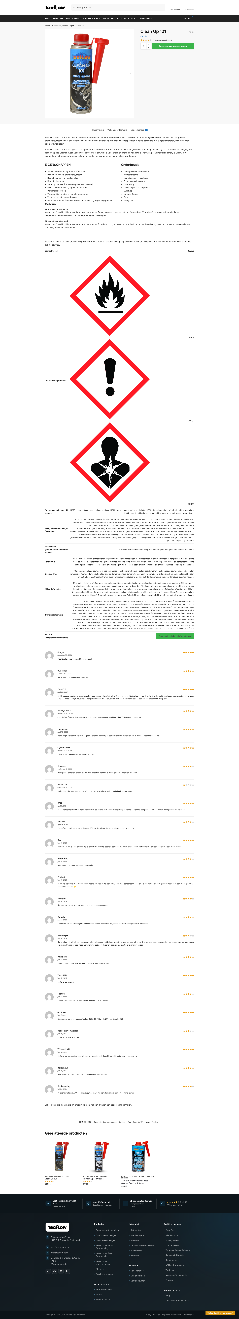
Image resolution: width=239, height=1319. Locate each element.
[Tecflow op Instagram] (61, 1271)
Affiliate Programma (174, 1265)
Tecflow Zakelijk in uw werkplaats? (220, 1313)
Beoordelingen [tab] (139, 130)
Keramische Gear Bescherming (104, 1254)
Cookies (156, 1315)
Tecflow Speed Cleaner (93, 1179)
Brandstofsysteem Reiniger (63, 26)
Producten (99, 1224)
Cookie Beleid (172, 1245)
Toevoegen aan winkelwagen (173, 46)
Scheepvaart (137, 1250)
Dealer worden (138, 1275)
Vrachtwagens (137, 1235)
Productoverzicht (104, 1289)
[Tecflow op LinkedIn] (67, 1271)
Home (47, 26)
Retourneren (171, 1260)
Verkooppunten (138, 1280)
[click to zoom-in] (89, 73)
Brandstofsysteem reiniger (108, 1230)
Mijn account (175, 9)
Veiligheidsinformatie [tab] (117, 130)
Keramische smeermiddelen (103, 1262)
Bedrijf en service (172, 1224)
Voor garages (137, 1270)
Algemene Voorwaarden (176, 1275)
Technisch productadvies (177, 1300)
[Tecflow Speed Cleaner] (190, 31)
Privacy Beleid (172, 1240)
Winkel (99, 1294)
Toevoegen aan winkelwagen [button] (62, 1189)
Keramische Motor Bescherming (104, 1246)
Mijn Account (171, 1235)
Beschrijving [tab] (98, 130)
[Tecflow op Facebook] (48, 1271)
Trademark (170, 1270)
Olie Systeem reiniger (106, 1235)
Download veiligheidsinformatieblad (175, 636)
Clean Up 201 (51, 1179)
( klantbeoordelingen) (162, 40)
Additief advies (103, 1299)
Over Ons (169, 1230)
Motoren (100, 1269)
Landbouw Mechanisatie (142, 1245)
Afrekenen (189, 9)
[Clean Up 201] (193, 31)
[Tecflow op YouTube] (54, 1271)
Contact (169, 1280)
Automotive (136, 1230)
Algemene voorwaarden (171, 1315)
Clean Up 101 (137, 1122)
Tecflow (155, 1122)
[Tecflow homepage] (57, 1227)
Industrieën (134, 1224)
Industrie (135, 1255)
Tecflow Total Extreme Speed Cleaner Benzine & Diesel (134, 1181)
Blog (167, 1295)
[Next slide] (130, 73)
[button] (189, 18)
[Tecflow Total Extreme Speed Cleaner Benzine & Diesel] (138, 1156)
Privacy (148, 1315)
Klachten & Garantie (174, 1255)
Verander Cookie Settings (177, 1250)
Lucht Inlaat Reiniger (105, 1240)
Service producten (104, 1274)
